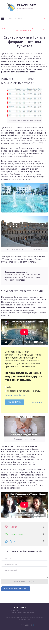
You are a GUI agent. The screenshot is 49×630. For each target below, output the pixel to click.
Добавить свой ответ (15, 395)
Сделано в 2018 (19, 625)
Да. (9, 386)
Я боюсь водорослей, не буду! (24, 391)
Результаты (36, 402)
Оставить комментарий (15, 589)
